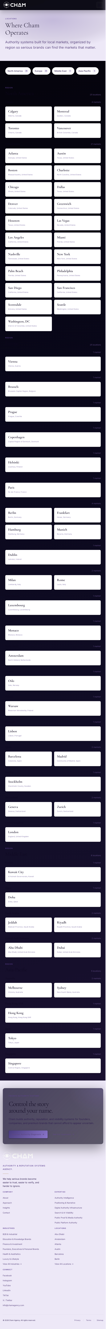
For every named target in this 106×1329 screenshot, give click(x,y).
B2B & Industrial (10, 1234)
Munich (62, 530)
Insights (6, 1208)
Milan (12, 580)
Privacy (77, 1320)
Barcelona (14, 756)
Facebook (7, 1275)
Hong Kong (15, 1013)
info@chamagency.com (13, 1305)
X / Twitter (7, 1300)
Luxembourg (16, 605)
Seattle (61, 305)
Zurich (61, 807)
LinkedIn (6, 1290)
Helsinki (13, 462)
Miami (61, 237)
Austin (61, 153)
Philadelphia (65, 271)
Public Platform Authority (66, 1222)
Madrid (62, 756)
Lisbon (12, 731)
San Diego (15, 288)
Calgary (13, 111)
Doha (11, 897)
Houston (14, 221)
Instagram (7, 1280)
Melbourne (15, 988)
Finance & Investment (12, 1244)
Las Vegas (63, 221)
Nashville (14, 254)
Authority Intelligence (64, 1198)
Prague (12, 412)
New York (63, 254)
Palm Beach (15, 271)
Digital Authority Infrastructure (68, 1208)
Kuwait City (16, 872)
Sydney (61, 988)
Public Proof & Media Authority (68, 1217)
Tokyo (12, 1038)
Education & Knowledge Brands (17, 1239)
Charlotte (63, 170)
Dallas (61, 187)
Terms (88, 1320)
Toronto (13, 128)
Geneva (13, 807)
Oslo (11, 681)
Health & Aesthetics (11, 1254)
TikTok (6, 1295)
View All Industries (12, 1264)
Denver (13, 204)
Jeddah (12, 922)
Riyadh (61, 922)
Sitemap (100, 1320)
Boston (12, 170)
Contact (6, 1213)
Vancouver (64, 128)
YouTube (7, 1285)
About (5, 1198)
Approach (7, 1203)
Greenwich (64, 204)
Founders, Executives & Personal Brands (21, 1249)
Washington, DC (19, 321)
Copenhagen (16, 437)
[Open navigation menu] (100, 5)
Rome (61, 580)
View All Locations (64, 1264)
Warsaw (13, 706)
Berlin (12, 513)
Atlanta (13, 153)
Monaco (13, 630)
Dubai (61, 948)
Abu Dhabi (15, 948)
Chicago (13, 187)
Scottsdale (14, 305)
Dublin (12, 555)
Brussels (13, 387)
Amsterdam (16, 656)
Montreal (63, 111)
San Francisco (66, 288)
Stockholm (15, 782)
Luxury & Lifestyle (11, 1259)
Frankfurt (63, 513)
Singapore (14, 1063)
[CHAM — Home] (14, 5)
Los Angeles (16, 237)
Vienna (12, 362)
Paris (11, 488)
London (13, 832)
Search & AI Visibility (64, 1213)
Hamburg (14, 530)
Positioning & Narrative (65, 1203)
